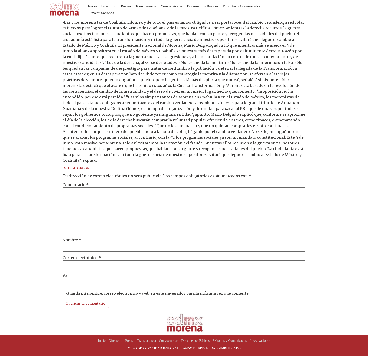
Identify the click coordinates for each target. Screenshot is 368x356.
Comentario (76, 185)
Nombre (72, 240)
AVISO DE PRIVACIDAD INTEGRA (152, 348)
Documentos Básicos (202, 6)
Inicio (92, 6)
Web (67, 276)
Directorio (109, 6)
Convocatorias (172, 6)
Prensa (126, 6)
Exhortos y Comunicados (242, 6)
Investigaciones (102, 13)
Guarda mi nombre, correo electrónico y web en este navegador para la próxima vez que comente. (157, 293)
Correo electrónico (82, 258)
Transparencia (146, 6)
